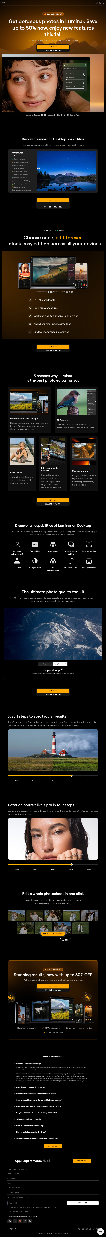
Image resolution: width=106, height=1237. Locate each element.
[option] (53, 645)
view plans (53, 47)
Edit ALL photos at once (53, 933)
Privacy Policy (51, 1207)
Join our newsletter (17, 1197)
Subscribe (82, 1203)
